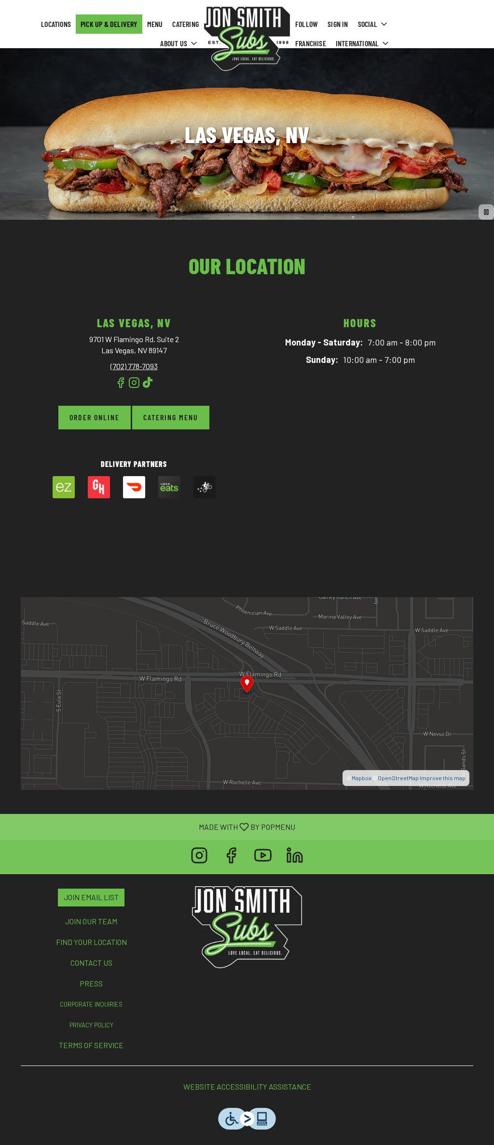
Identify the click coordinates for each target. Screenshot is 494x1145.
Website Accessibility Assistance (247, 1086)
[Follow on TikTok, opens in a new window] (147, 386)
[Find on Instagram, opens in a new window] (134, 386)
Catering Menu (170, 417)
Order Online (94, 417)
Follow (306, 23)
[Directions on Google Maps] (247, 692)
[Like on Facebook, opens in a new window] (120, 386)
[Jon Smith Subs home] (247, 38)
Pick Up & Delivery (109, 23)
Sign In (338, 23)
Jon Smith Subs (247, 927)
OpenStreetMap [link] (398, 777)
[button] (179, 43)
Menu (155, 23)
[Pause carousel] (486, 212)
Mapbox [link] (361, 777)
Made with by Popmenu (151, 826)
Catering (185, 23)
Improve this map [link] (443, 777)
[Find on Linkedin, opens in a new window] (294, 857)
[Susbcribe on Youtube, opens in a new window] (263, 857)
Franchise (310, 43)
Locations (56, 23)
